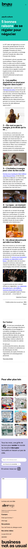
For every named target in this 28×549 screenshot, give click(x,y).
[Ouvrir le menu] (26, 5)
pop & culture (7, 17)
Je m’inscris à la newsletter (11, 464)
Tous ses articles (8, 359)
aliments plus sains (9, 90)
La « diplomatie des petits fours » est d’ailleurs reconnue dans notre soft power (15, 288)
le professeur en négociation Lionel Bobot (14, 259)
